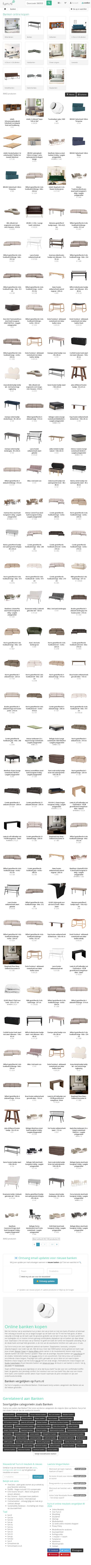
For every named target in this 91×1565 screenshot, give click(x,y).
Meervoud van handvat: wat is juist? (67, 1489)
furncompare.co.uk (15, 1546)
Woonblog (56, 1514)
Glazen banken (9, 1415)
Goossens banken (21, 1434)
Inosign (34, 1356)
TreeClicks (11, 1485)
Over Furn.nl (56, 1512)
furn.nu (10, 1524)
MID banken (8, 1426)
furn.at (10, 1522)
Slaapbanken (53, 88)
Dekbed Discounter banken (24, 1426)
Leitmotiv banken (50, 1438)
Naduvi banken (22, 1438)
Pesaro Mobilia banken (38, 1415)
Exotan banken (52, 1450)
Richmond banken (66, 1418)
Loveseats (74, 62)
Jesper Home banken (11, 1430)
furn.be (10, 1517)
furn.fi (10, 1541)
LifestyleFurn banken (49, 1434)
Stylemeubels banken (57, 1430)
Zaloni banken (52, 1418)
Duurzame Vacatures (16, 1499)
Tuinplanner (56, 1539)
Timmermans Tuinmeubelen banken (71, 1434)
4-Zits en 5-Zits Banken (12, 62)
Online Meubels (58, 1509)
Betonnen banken (24, 1450)
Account (75, 3)
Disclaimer (56, 1516)
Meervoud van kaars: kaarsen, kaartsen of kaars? (67, 1470)
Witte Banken (9, 37)
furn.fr (10, 1515)
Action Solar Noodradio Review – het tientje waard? (67, 1496)
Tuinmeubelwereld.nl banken (76, 1430)
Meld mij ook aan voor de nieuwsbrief (35, 1276)
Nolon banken (9, 1438)
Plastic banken (40, 1418)
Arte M (37, 1361)
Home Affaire (34, 1351)
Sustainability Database (16, 1506)
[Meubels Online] (5, 9)
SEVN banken (8, 1442)
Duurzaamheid (57, 1532)
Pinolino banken (68, 1446)
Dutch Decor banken (43, 1426)
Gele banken (28, 1446)
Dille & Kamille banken (66, 1438)
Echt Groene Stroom (15, 1492)
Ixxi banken (8, 1434)
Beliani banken (42, 1422)
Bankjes (29, 37)
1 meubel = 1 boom (59, 1537)
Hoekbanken (31, 62)
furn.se (10, 1529)
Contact (55, 1546)
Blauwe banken (22, 1415)
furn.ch (10, 1532)
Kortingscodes (57, 1534)
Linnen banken (35, 1434)
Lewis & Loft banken (27, 1422)
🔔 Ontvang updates (45, 1281)
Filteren (71, 94)
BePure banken (55, 1446)
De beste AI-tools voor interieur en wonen (67, 1477)
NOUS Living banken (43, 1442)
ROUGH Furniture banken (12, 1446)
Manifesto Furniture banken (59, 1422)
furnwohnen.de (13, 1543)
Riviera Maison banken (11, 1418)
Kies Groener (12, 1496)
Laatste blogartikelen (58, 1464)
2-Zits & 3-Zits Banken (78, 37)
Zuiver (23, 1351)
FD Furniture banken (11, 1422)
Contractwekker (14, 1501)
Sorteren (83, 94)
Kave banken (57, 1442)
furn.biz (10, 1539)
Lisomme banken (35, 1438)
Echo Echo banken (59, 1426)
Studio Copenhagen (12, 1363)
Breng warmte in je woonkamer (67, 1483)
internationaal (30, 1499)
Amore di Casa (48, 1363)
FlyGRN (10, 1489)
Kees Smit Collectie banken (25, 1442)
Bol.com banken (54, 1415)
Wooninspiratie (58, 1544)
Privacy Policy (57, 1526)
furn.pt (10, 1536)
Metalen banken (68, 1415)
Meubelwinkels (57, 1521)
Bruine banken (27, 1418)
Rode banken (81, 1438)
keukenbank (19, 1365)
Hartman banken (39, 1450)
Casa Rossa (77, 1353)
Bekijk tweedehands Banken (45, 1454)
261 (52, 1244)
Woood (17, 1351)
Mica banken (81, 1446)
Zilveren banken (41, 1430)
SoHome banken (9, 1450)
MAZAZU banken (41, 1446)
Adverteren (56, 1541)
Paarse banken (77, 1422)
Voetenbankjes (31, 88)
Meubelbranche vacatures (62, 1529)
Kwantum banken (27, 1430)
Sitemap (55, 1519)
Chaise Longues (54, 62)
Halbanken (52, 37)
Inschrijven (38, 1477)
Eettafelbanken (9, 88)
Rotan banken (73, 1426)
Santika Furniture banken (73, 1442)
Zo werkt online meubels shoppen (65, 1524)
